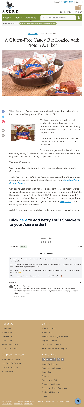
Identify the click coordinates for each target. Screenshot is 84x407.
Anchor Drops (8, 371)
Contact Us (65, 12)
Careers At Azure (9, 348)
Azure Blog (47, 372)
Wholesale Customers (51, 344)
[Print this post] (5, 130)
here (23, 220)
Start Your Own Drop (11, 359)
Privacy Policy (28, 404)
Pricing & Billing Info (50, 392)
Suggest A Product (50, 340)
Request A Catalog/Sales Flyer (55, 336)
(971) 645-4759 (7, 404)
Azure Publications (50, 364)
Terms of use (18, 404)
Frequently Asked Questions (54, 388)
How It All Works (49, 328)
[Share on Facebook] (3, 112)
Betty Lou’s (65, 201)
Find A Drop (47, 332)
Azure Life (6, 23)
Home (44, 396)
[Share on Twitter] (3, 116)
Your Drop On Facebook (12, 363)
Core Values (7, 340)
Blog (14, 23)
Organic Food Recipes (51, 384)
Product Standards (10, 344)
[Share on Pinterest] (3, 121)
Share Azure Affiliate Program (55, 348)
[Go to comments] (5, 135)
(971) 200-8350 (67, 2)
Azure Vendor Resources (52, 368)
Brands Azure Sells (50, 380)
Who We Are (7, 332)
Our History (7, 336)
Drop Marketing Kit (10, 367)
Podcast (45, 376)
